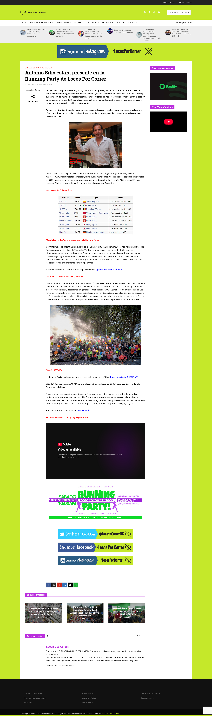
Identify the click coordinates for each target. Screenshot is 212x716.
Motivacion (107, 22)
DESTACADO (30, 68)
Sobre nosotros (147, 698)
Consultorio (87, 693)
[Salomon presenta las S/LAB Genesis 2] (168, 31)
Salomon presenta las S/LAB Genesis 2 (180, 31)
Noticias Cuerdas (44, 68)
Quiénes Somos (169, 2)
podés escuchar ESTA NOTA (110, 269)
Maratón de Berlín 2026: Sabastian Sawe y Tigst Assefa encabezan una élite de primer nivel (85, 611)
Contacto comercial (185, 2)
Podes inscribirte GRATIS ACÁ (124, 377)
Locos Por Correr (33, 90)
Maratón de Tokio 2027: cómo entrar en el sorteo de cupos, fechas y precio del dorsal (43, 611)
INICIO (24, 22)
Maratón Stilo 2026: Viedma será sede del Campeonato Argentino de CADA (36, 32)
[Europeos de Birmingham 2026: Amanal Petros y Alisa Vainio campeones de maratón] (52, 34)
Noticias (78, 22)
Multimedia (92, 22)
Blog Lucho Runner (126, 22)
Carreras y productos (40, 22)
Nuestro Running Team (35, 698)
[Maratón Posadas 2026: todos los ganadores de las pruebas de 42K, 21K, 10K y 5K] (139, 32)
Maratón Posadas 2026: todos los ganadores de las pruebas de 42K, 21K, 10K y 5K (152, 32)
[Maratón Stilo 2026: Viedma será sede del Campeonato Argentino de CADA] (23, 32)
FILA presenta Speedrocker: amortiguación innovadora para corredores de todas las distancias (123, 34)
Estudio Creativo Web (110, 713)
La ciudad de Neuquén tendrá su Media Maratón (94, 31)
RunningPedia (62, 22)
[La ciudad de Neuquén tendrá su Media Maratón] (81, 31)
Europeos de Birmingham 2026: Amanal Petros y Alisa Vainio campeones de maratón (64, 33)
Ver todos (139, 636)
